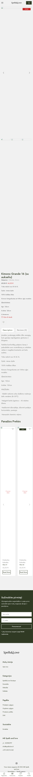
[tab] (7, 330)
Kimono (17, 280)
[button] (3, 73)
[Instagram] (16, 763)
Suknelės (5, 562)
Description (7, 330)
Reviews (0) (22, 330)
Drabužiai (11, 280)
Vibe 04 (21, 565)
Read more (6, 572)
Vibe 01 (4, 565)
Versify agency (21, 772)
